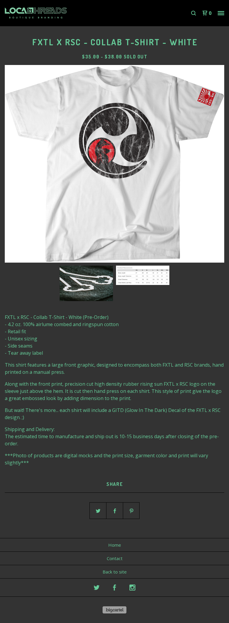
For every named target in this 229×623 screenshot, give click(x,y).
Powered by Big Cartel (114, 609)
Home (114, 545)
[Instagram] (132, 587)
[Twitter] (96, 587)
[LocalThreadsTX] (36, 13)
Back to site (115, 572)
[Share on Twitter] (98, 511)
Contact (115, 558)
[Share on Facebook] (114, 511)
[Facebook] (114, 587)
